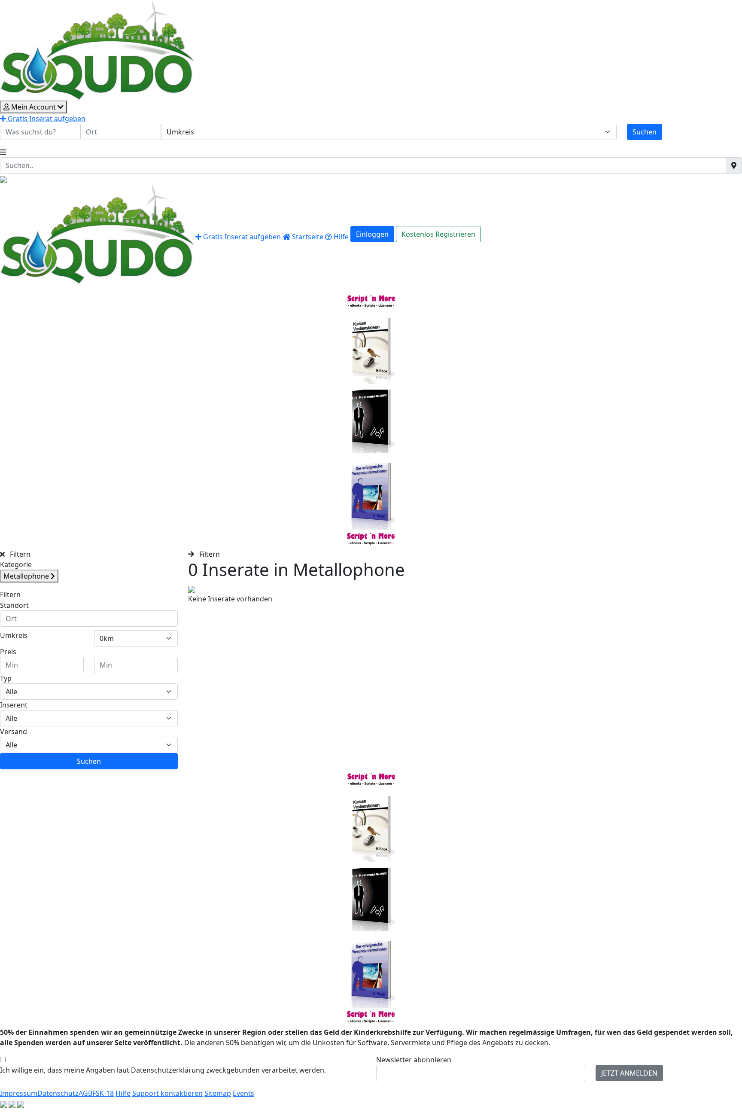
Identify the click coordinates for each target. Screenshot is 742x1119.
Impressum (18, 1093)
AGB (85, 1093)
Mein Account (33, 107)
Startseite (307, 236)
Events (243, 1093)
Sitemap (217, 1093)
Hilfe (341, 236)
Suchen (645, 132)
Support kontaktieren (167, 1093)
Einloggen (372, 234)
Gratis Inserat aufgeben (45, 118)
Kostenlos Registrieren (438, 234)
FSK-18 (103, 1093)
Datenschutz (58, 1093)
